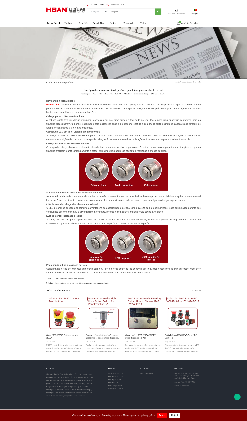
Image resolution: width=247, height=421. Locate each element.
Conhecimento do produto (191, 82)
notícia (113, 23)
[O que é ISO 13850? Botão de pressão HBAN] (64, 313)
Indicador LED (113, 383)
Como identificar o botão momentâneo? (69, 279)
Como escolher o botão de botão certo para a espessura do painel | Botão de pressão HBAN (103, 336)
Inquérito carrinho (189, 23)
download (128, 23)
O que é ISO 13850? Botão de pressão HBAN (62, 336)
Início (177, 82)
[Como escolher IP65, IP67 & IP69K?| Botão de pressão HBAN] (143, 313)
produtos (68, 23)
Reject (174, 415)
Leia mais (196, 290)
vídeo (143, 23)
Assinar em (171, 14)
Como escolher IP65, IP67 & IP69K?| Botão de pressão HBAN (140, 336)
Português (194, 14)
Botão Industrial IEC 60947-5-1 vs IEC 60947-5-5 (181, 336)
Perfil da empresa (146, 373)
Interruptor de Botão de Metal (116, 376)
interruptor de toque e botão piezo (116, 389)
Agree (162, 415)
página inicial (53, 23)
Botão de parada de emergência (116, 386)
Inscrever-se (181, 14)
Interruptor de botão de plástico (116, 379)
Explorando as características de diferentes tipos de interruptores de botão (81, 283)
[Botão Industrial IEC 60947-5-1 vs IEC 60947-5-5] (183, 313)
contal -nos (98, 23)
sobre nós (83, 23)
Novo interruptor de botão (116, 373)
